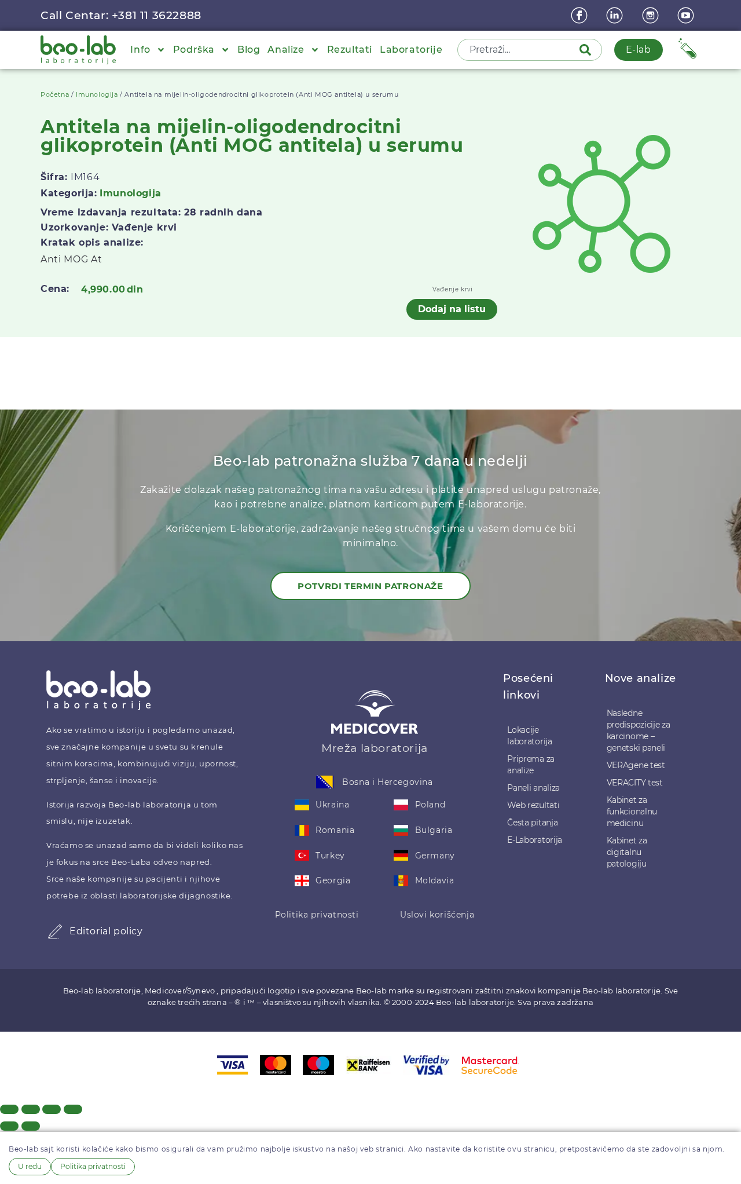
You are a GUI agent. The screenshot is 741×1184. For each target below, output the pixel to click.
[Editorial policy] (55, 931)
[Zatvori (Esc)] (73, 1109)
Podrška (194, 49)
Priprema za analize (531, 765)
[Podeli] (51, 1109)
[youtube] (687, 15)
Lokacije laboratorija (529, 736)
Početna (55, 94)
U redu (30, 1166)
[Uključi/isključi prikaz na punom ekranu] (30, 1109)
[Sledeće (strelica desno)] (30, 1126)
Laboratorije (411, 49)
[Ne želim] (144, 1169)
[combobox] (519, 50)
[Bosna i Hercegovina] (324, 782)
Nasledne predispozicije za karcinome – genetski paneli (638, 730)
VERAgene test (636, 765)
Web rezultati (533, 805)
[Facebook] (580, 15)
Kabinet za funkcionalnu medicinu (632, 811)
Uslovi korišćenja (437, 914)
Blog (248, 49)
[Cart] (687, 48)
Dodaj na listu (452, 309)
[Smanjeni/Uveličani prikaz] (9, 1109)
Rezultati (349, 49)
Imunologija (97, 94)
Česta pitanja (532, 822)
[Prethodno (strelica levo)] (9, 1126)
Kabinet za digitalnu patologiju (627, 852)
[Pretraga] (587, 50)
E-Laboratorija (534, 840)
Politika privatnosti (317, 914)
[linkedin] (616, 15)
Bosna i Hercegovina (387, 782)
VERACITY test (635, 782)
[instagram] (652, 15)
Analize (285, 49)
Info (140, 49)
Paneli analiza (533, 788)
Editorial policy (106, 931)
